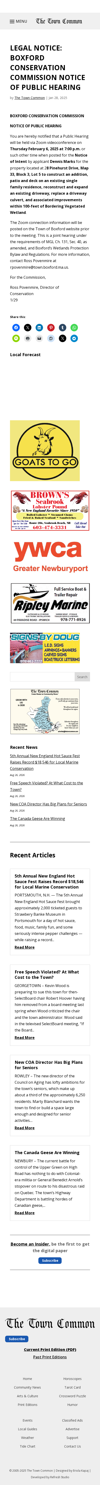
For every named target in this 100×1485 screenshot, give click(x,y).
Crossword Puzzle (72, 1396)
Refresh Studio (59, 1477)
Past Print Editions (50, 1357)
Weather (27, 1437)
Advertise (73, 1429)
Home (27, 1378)
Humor (72, 1404)
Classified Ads (72, 1420)
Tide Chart (27, 1446)
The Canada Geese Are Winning (37, 818)
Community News (27, 1387)
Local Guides (27, 1429)
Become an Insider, (30, 1244)
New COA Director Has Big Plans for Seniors (48, 804)
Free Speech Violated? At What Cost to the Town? (47, 974)
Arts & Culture (27, 1396)
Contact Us (72, 1446)
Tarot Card (72, 1387)
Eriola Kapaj (81, 1471)
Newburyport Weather (50, 411)
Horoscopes (72, 1378)
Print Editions (27, 1404)
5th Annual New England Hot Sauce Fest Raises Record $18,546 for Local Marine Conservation (45, 762)
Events (28, 1420)
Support (72, 1437)
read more (25, 947)
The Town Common (29, 97)
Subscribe (50, 1260)
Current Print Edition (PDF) (50, 1349)
